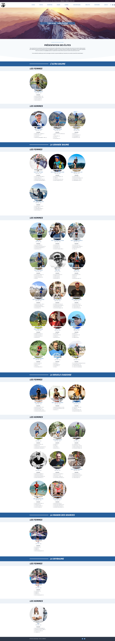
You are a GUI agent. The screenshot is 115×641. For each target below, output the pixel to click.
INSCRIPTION (49, 4)
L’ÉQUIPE (58, 4)
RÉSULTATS (63, 1)
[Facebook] (112, 5)
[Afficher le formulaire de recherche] (110, 5)
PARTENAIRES (97, 4)
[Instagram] (114, 5)
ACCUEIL (33, 4)
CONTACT (106, 4)
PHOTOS (67, 1)
